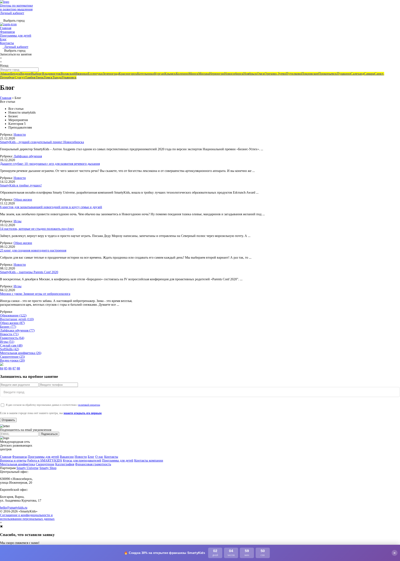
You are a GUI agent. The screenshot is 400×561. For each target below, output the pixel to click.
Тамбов (30, 77)
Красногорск (128, 73)
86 (10, 368)
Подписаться (49, 434)
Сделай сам (11, 345)
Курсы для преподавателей (82, 460)
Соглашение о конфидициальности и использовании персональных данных (27, 517)
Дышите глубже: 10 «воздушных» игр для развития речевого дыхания (50, 163)
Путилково (293, 73)
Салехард (357, 73)
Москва (203, 73)
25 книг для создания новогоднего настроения (33, 250)
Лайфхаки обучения (28, 156)
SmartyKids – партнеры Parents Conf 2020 (29, 272)
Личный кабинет (12, 13)
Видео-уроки (12, 360)
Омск (261, 73)
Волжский (68, 73)
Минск (193, 73)
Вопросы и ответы (13, 460)
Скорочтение (12, 356)
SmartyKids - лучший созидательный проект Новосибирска (42, 142)
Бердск (15, 73)
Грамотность (12, 338)
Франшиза (7, 32)
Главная (5, 28)
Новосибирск (233, 73)
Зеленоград (111, 73)
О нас (99, 456)
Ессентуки (95, 73)
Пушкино (344, 73)
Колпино (182, 73)
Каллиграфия (64, 464)
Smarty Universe (27, 468)
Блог (3, 39)
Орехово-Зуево (275, 73)
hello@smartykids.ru (13, 507)
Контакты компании (148, 460)
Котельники (145, 73)
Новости (20, 134)
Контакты (7, 43)
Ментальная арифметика (20, 353)
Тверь (40, 77)
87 (14, 368)
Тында (57, 77)
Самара (369, 73)
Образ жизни (23, 199)
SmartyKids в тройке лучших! (21, 185)
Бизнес (8, 326)
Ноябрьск (250, 73)
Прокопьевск (327, 73)
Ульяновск (69, 77)
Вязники (81, 73)
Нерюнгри (216, 73)
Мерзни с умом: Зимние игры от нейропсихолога (35, 294)
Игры (17, 221)
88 (18, 368)
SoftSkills (9, 349)
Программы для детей (15, 35)
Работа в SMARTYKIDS (44, 460)
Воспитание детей (17, 319)
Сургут (20, 77)
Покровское (309, 73)
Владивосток (51, 73)
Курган (159, 73)
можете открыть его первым (83, 413)
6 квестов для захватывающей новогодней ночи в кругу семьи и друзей (51, 207)
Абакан (5, 73)
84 (1, 368)
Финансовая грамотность (93, 464)
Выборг (36, 73)
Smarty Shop (47, 468)
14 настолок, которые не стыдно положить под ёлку (37, 228)
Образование (13, 315)
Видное (25, 73)
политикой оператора (89, 404)
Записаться (15, 54)
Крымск (170, 73)
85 (6, 368)
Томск (48, 77)
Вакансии (67, 456)
